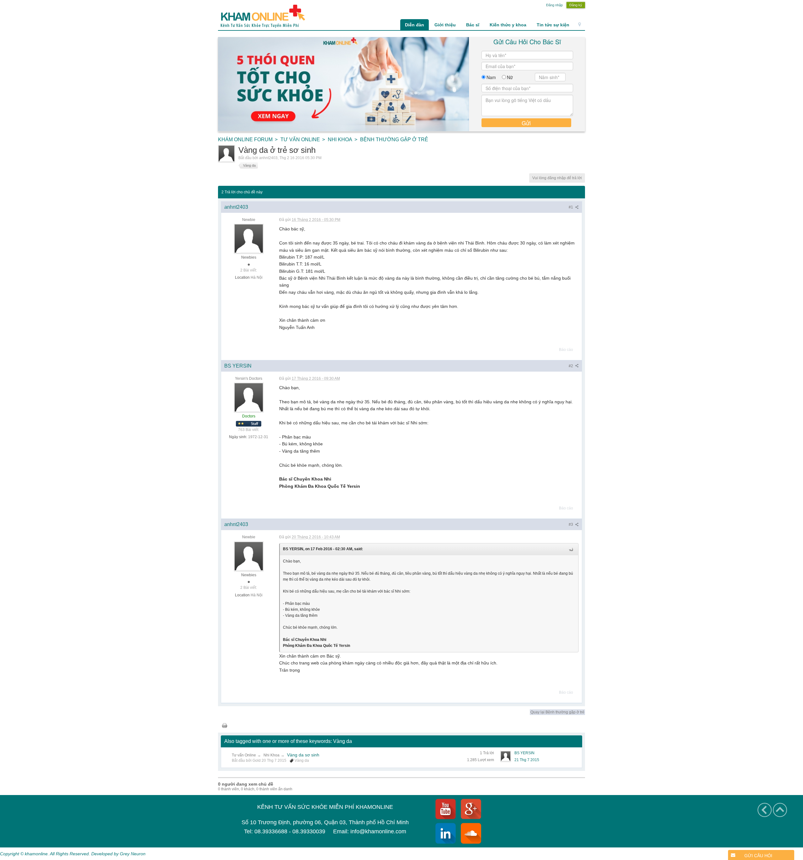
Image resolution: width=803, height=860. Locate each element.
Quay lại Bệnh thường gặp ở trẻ (557, 712)
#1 (571, 207)
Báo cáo (566, 349)
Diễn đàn (414, 24)
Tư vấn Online (244, 755)
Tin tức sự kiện (553, 24)
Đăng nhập (554, 5)
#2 (571, 366)
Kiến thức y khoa (508, 24)
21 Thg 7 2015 (526, 760)
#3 (571, 524)
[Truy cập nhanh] (579, 24)
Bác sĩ (472, 24)
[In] (224, 725)
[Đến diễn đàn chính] (262, 16)
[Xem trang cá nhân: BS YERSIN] (248, 397)
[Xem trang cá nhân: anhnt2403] (248, 238)
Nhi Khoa (271, 755)
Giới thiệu (445, 24)
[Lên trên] (780, 810)
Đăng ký (575, 5)
